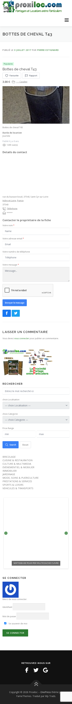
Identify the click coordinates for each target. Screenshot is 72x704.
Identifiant (7, 607)
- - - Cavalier (21, 81)
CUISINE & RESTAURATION (17, 460)
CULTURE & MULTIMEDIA (17, 463)
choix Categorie (10, 413)
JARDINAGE (9, 474)
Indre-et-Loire (9, 200)
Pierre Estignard (48, 50)
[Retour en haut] (36, 684)
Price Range (8, 428)
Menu (66, 20)
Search (13, 444)
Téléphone (12, 208)
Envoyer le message (14, 302)
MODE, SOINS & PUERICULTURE (21, 477)
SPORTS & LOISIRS (13, 484)
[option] (36, 533)
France (20, 200)
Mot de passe (9, 616)
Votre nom (8, 225)
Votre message (11, 264)
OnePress (45, 692)
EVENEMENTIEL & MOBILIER (18, 467)
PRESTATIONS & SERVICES (17, 481)
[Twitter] (36, 670)
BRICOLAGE (9, 456)
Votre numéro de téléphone (16, 251)
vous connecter (21, 338)
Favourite (14, 75)
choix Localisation (11, 399)
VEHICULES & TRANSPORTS (18, 488)
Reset (25, 444)
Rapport (33, 75)
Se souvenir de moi (17, 623)
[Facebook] (26, 670)
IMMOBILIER (10, 470)
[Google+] (45, 670)
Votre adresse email (13, 238)
